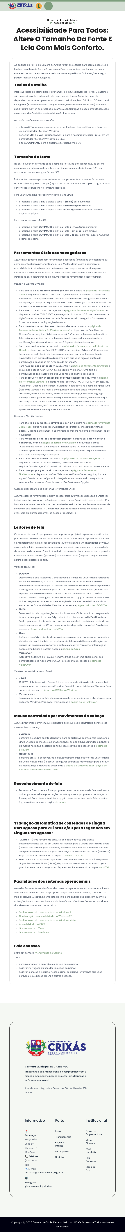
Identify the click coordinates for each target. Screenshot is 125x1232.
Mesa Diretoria (90, 1141)
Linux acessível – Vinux (31, 928)
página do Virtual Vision (84, 702)
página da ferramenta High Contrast (85, 310)
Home (50, 20)
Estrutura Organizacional (93, 1132)
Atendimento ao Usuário (48, 952)
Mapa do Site (91, 1168)
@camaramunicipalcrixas (32, 1186)
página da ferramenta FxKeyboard (83, 458)
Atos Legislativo (91, 1150)
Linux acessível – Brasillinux (34, 932)
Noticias (59, 1157)
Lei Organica (62, 1151)
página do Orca (71, 649)
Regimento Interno (61, 1144)
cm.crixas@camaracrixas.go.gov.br (32, 1172)
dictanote (60, 802)
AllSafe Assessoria (83, 1222)
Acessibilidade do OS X (32, 924)
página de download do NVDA (46, 629)
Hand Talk (104, 867)
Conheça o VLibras (72, 855)
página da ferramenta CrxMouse (90, 365)
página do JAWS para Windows (60, 690)
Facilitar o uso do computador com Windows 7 (45, 912)
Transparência (62, 1136)
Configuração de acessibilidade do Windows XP (45, 916)
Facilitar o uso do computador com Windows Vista (47, 920)
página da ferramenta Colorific (60, 442)
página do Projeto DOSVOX (92, 605)
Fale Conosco (91, 1159)
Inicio (58, 1131)
